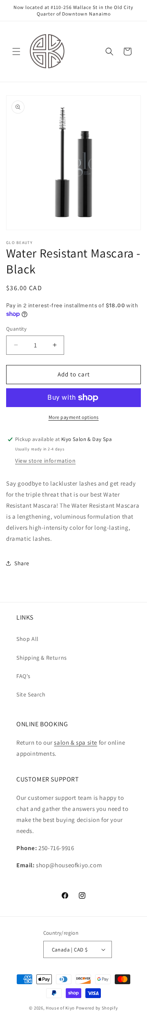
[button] (16, 51)
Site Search (31, 694)
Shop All (27, 638)
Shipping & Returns (41, 657)
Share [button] (21, 563)
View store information (45, 460)
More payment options (74, 417)
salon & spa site (75, 742)
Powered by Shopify (97, 1008)
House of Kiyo (60, 1008)
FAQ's (23, 676)
